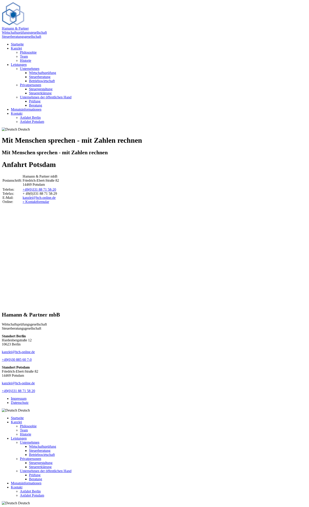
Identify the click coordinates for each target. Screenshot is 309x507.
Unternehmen (29, 69)
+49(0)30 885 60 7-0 (17, 360)
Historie (25, 60)
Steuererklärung (40, 93)
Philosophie (28, 52)
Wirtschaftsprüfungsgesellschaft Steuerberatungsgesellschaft (24, 34)
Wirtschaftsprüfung (42, 73)
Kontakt (16, 113)
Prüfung (34, 101)
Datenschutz (20, 403)
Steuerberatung (39, 77)
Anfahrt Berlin (30, 117)
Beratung (35, 105)
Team (24, 56)
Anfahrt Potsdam (32, 122)
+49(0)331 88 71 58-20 (39, 189)
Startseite (17, 44)
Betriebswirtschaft (42, 81)
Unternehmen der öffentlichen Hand (45, 97)
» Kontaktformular (36, 202)
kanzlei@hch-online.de (39, 198)
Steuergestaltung (40, 89)
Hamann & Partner (15, 28)
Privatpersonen (30, 85)
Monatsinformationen (26, 109)
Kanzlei (16, 48)
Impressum (18, 398)
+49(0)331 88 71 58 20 (18, 391)
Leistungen (19, 65)
